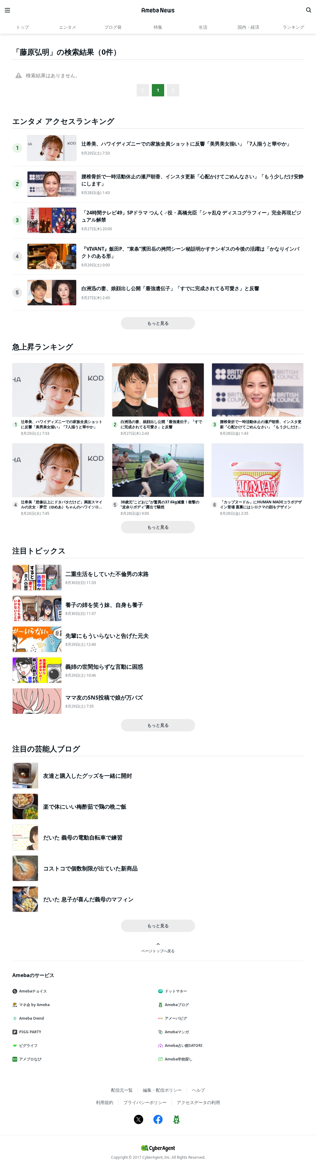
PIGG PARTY (30, 1031)
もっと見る (158, 323)
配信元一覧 (122, 1090)
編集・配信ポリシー (162, 1090)
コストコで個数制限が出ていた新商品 (90, 868)
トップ (22, 27)
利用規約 (104, 1102)
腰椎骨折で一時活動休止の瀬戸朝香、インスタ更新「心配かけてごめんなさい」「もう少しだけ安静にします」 (260, 427)
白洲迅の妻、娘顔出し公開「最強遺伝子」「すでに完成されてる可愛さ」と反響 (170, 288)
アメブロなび (30, 1059)
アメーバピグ (176, 1018)
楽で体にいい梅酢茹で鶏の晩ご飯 (85, 806)
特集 (158, 27)
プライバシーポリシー (145, 1102)
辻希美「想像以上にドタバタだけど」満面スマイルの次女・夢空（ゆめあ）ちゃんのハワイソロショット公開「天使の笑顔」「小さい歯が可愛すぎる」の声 (61, 509)
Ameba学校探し (179, 1059)
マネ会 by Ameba (34, 1004)
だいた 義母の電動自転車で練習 (83, 837)
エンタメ (67, 27)
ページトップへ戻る (158, 950)
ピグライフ (28, 1045)
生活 (203, 27)
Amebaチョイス (33, 991)
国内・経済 (248, 27)
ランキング (293, 27)
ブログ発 (113, 27)
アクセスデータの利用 (198, 1102)
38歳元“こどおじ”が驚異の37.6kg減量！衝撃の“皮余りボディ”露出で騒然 (160, 504)
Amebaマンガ (177, 1031)
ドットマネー (176, 991)
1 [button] (158, 90)
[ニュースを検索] (308, 10)
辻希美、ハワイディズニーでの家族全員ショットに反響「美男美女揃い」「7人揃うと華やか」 (186, 143)
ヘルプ (198, 1090)
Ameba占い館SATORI (183, 1045)
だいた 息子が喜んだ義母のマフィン (88, 899)
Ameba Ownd (31, 1018)
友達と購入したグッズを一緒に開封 (87, 775)
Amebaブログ (177, 1004)
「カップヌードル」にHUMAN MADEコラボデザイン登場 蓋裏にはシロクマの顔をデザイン (261, 504)
